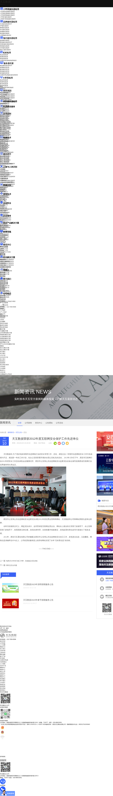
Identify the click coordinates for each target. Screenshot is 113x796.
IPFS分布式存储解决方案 (7, 344)
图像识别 (4, 187)
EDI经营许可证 (4, 236)
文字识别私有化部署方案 (7, 123)
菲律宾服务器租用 (7, 44)
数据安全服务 (5, 220)
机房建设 (2, 109)
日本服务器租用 (4, 48)
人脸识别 (2, 169)
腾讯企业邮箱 (4, 247)
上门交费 (2, 645)
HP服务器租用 (4, 26)
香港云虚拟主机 (4, 98)
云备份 (2, 319)
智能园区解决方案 (5, 340)
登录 (1, 314)
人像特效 (4, 178)
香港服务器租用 (6, 42)
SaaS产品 (3, 241)
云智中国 (2, 299)
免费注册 (2, 316)
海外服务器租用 (10, 38)
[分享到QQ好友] (63, 443)
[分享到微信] (55, 443)
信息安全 (2, 673)
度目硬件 (7, 154)
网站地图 (2, 654)
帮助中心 (2, 309)
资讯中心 (2, 297)
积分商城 (4, 290)
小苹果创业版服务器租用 (7, 11)
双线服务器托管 (4, 71)
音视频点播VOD (4, 145)
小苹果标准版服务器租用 (7, 13)
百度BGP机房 (4, 660)
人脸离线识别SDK (6, 173)
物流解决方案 (5, 267)
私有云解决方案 (4, 272)
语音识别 (4, 196)
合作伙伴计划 (4, 283)
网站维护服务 (4, 327)
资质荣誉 (2, 288)
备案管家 (4, 238)
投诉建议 (2, 679)
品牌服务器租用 (10, 22)
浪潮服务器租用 (4, 31)
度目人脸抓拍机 (4, 162)
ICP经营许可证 (4, 234)
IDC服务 (2, 658)
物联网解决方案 (4, 342)
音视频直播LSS (4, 147)
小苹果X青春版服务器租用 (7, 19)
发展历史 (2, 684)
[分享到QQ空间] (67, 443)
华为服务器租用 (4, 29)
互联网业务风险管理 (6, 209)
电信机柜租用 (4, 55)
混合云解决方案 (4, 274)
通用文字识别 (5, 116)
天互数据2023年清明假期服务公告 (38, 584)
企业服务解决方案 (5, 336)
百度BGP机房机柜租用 (8, 60)
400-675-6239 (4, 758)
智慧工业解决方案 (7, 261)
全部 (19, 423)
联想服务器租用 (4, 33)
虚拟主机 (2, 96)
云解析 (2, 248)
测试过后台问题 (11, 565)
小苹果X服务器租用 (5, 17)
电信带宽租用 (4, 80)
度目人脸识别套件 (5, 160)
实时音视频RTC (4, 151)
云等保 (3, 207)
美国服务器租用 (4, 40)
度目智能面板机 (6, 164)
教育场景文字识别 (5, 127)
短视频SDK (3, 149)
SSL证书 (4, 213)
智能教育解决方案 (5, 334)
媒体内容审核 (4, 142)
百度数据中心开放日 (7, 301)
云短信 (2, 252)
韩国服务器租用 (4, 46)
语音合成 (2, 198)
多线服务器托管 (4, 73)
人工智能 (2, 110)
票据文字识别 (4, 119)
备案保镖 (4, 239)
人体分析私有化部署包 (6, 182)
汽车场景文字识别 (5, 121)
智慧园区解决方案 (7, 263)
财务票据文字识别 (5, 129)
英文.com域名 (4, 93)
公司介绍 (2, 281)
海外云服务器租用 (5, 50)
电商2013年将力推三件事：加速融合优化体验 (22, 561)
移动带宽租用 (4, 84)
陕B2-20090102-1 (32, 724)
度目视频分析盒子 (5, 156)
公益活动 (2, 652)
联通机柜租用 (4, 56)
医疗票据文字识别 (7, 125)
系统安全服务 (5, 218)
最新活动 (2, 4)
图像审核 (2, 191)
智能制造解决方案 (5, 338)
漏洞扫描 (4, 225)
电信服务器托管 (6, 65)
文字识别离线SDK (5, 133)
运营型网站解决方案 (6, 333)
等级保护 (2, 205)
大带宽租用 (8, 78)
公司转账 (2, 643)
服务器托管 (9, 63)
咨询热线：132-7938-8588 (8, 307)
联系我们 (2, 287)
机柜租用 (7, 53)
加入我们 (2, 285)
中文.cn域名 (3, 94)
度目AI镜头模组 (4, 158)
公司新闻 (2, 296)
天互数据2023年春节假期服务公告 (38, 600)
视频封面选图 (4, 143)
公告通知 (49, 423)
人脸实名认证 (5, 174)
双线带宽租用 (4, 85)
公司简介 (2, 682)
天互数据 (5, 1)
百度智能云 (3, 662)
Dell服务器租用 (6, 24)
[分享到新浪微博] (59, 443)
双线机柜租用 (4, 58)
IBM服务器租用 (4, 28)
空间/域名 (7, 90)
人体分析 (4, 171)
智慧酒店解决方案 (7, 259)
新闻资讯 (11, 432)
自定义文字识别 (4, 131)
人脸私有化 (3, 180)
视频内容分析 (4, 140)
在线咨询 (3, 760)
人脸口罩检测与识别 (7, 176)
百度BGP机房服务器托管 (9, 75)
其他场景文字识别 (5, 134)
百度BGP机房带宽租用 (6, 87)
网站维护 (4, 227)
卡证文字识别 (4, 118)
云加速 (2, 250)
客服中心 (2, 669)
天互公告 (19, 432)
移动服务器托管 (4, 69)
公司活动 (59, 423)
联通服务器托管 (4, 67)
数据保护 (2, 229)
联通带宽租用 (4, 82)
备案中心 (2, 675)
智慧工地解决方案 (7, 265)
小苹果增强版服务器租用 (7, 15)
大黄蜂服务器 (5, 35)
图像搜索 (2, 189)
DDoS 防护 (3, 103)
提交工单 (2, 671)
